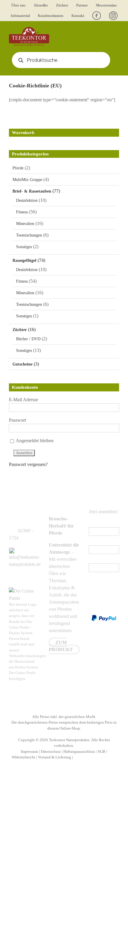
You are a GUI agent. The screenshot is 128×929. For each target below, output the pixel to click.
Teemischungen (29, 235)
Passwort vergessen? (28, 464)
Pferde (18, 168)
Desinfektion (27, 200)
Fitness (22, 212)
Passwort (17, 420)
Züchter (20, 329)
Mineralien (25, 223)
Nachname (99, 559)
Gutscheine (22, 364)
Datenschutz (51, 751)
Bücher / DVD (28, 339)
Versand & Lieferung (54, 757)
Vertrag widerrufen (95, 757)
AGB (101, 751)
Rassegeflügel (24, 260)
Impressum (29, 751)
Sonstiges (24, 247)
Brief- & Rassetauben (32, 191)
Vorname (97, 541)
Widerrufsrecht (23, 757)
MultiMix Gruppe (27, 179)
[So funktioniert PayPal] (104, 618)
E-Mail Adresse (23, 399)
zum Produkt (61, 646)
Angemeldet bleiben (34, 440)
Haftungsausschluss (79, 751)
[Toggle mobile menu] (116, 30)
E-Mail (96, 523)
